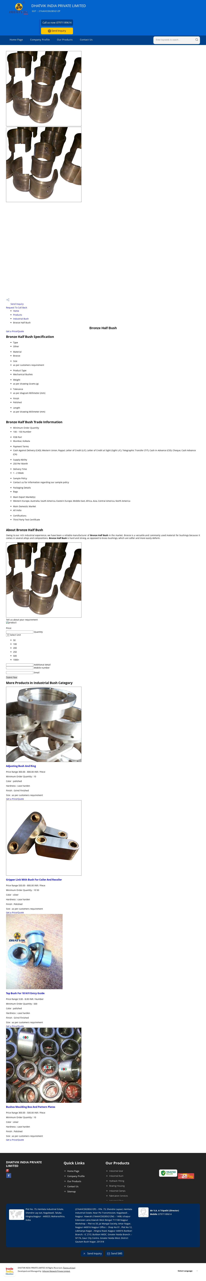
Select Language (185, 1271)
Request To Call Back (16, 307)
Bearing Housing (117, 1185)
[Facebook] (8, 1177)
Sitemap (71, 1191)
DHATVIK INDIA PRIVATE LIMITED (58, 7)
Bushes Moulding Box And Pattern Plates (30, 1107)
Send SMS (116, 1253)
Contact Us (86, 39)
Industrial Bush (21, 318)
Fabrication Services (118, 1195)
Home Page (16, 39)
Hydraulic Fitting (116, 1180)
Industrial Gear (116, 1170)
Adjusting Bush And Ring (21, 766)
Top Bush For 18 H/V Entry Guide (25, 993)
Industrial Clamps (117, 1190)
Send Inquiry (58, 30)
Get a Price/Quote (15, 331)
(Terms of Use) (69, 1268)
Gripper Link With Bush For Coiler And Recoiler (34, 879)
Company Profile (40, 39)
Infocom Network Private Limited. (56, 1271)
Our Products (65, 39)
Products (17, 314)
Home (16, 310)
